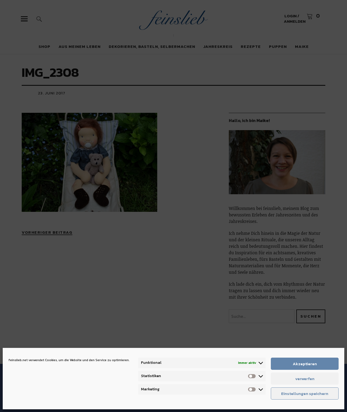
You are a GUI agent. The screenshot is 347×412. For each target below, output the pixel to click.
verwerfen (304, 378)
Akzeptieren (305, 364)
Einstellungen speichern (304, 393)
